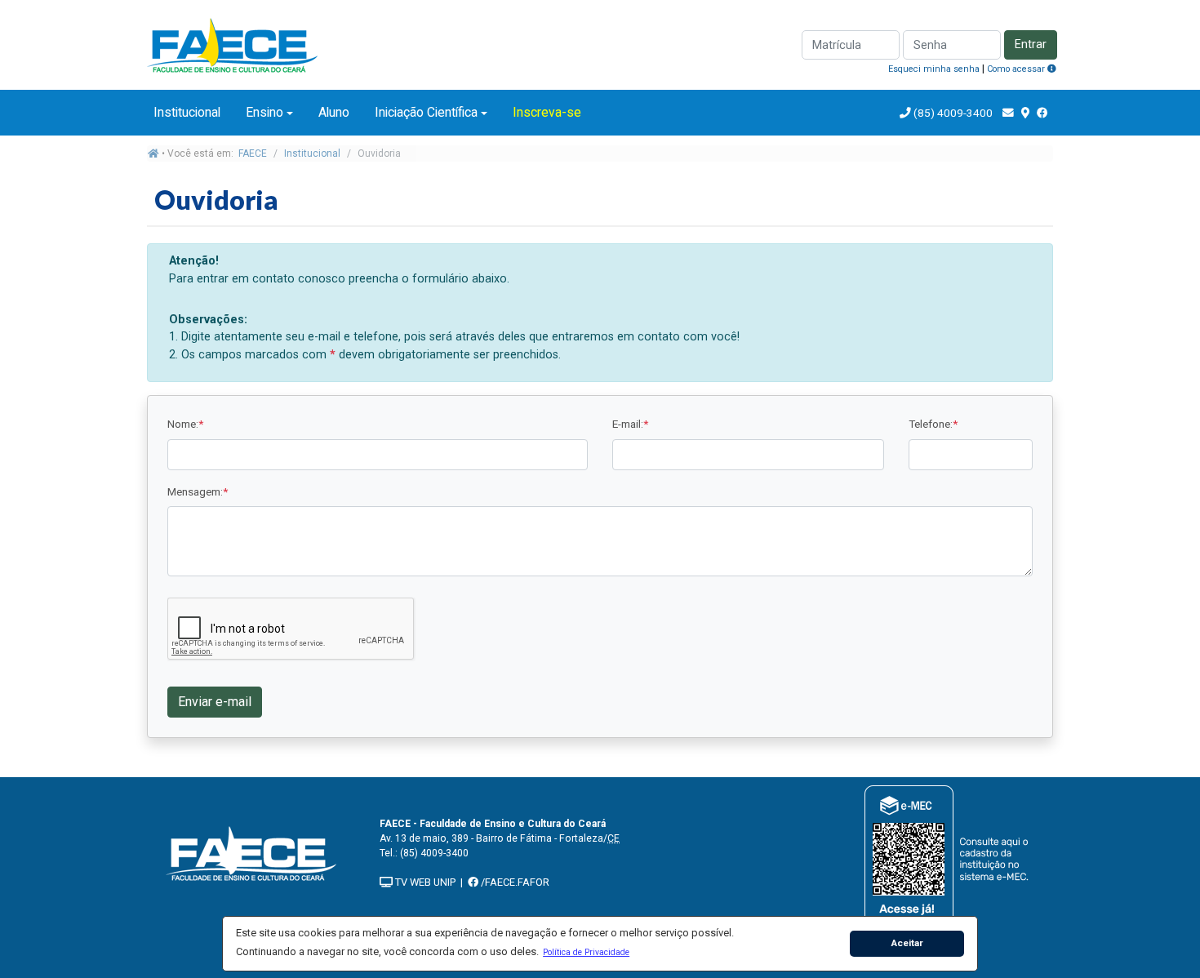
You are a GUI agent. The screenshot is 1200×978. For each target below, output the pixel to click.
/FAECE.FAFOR (513, 882)
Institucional (186, 112)
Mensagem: (197, 491)
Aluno (333, 112)
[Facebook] (1042, 112)
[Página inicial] (153, 153)
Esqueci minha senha (934, 69)
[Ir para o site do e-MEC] (949, 856)
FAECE (252, 153)
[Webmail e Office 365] (1008, 112)
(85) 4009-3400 (953, 112)
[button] (586, 951)
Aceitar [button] (907, 943)
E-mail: (630, 423)
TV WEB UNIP (424, 882)
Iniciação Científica (426, 112)
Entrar (1031, 44)
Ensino (264, 112)
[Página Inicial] (232, 43)
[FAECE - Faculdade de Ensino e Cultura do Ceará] (251, 852)
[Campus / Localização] (1025, 112)
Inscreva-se (547, 112)
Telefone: (933, 423)
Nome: (185, 423)
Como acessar (1017, 69)
